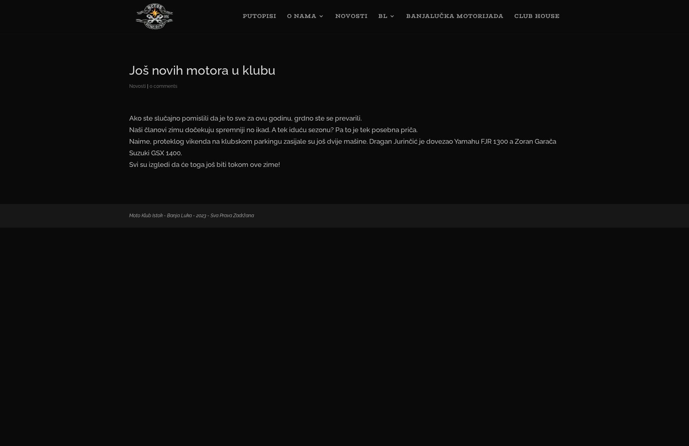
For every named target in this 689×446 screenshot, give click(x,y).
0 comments (163, 86)
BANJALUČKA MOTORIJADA (455, 16)
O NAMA (302, 16)
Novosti (137, 86)
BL (383, 16)
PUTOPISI (259, 16)
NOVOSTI (351, 16)
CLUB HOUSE (537, 16)
